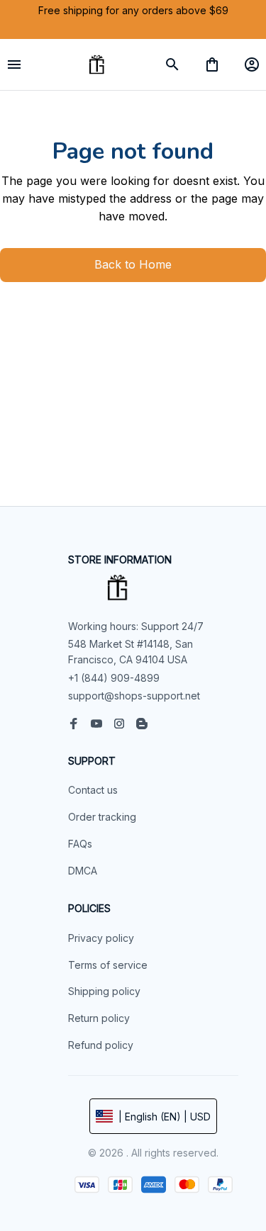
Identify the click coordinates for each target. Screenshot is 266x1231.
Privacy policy (101, 938)
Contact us (93, 790)
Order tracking (102, 817)
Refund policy (100, 1045)
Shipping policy (104, 991)
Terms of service (108, 965)
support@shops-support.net (134, 696)
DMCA (82, 871)
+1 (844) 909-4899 (114, 678)
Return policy (99, 1018)
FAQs (80, 844)
